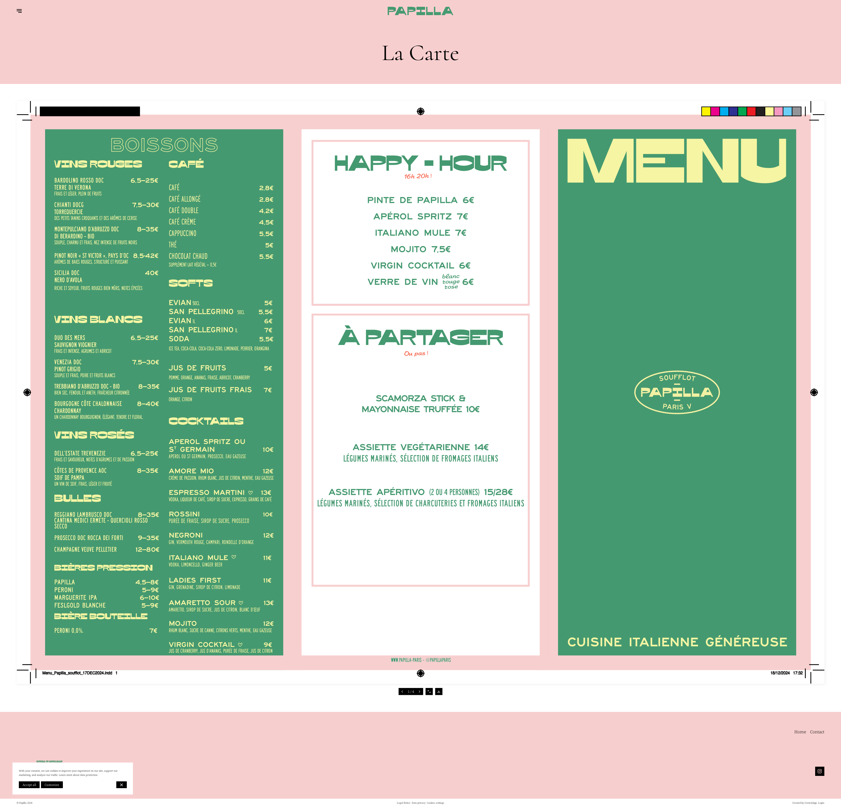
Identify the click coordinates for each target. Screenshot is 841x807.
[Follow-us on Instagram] (819, 771)
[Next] (419, 691)
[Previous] (402, 691)
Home (800, 732)
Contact (817, 732)
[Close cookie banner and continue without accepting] (121, 784)
